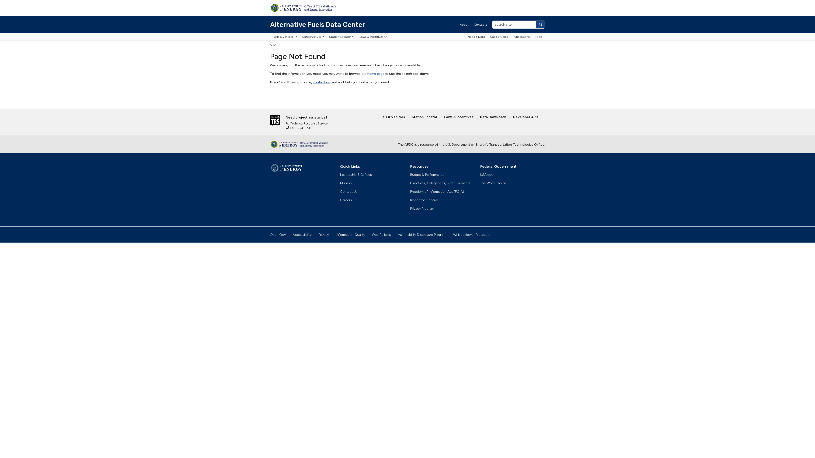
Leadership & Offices (356, 175)
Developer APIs (525, 117)
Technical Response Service (308, 123)
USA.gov (486, 175)
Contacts (480, 25)
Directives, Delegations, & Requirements (440, 183)
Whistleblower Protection (472, 235)
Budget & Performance (427, 175)
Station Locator (340, 37)
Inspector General (424, 200)
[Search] (540, 25)
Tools (538, 37)
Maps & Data (476, 37)
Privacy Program (422, 209)
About (464, 25)
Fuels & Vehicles (283, 37)
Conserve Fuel (311, 37)
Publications (521, 37)
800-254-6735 (301, 128)
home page (375, 74)
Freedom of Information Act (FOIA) (437, 192)
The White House (493, 183)
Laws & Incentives (371, 37)
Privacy (323, 235)
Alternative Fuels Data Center (317, 25)
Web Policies (381, 235)
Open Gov (278, 235)
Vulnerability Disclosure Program (422, 235)
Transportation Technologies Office (516, 144)
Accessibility (302, 235)
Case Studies (499, 37)
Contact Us (348, 192)
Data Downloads (493, 117)
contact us (321, 82)
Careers (346, 200)
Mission (346, 183)
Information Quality (350, 235)
